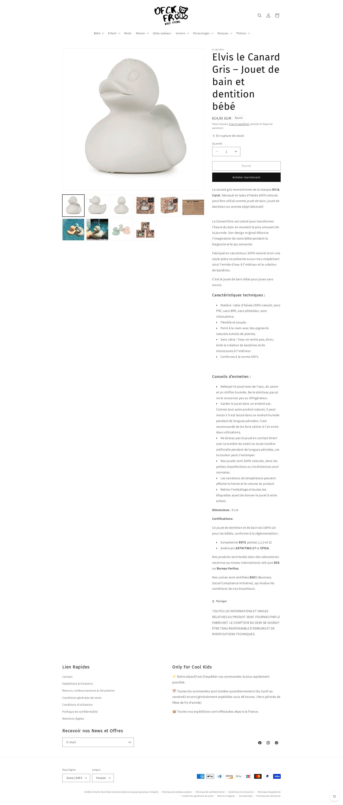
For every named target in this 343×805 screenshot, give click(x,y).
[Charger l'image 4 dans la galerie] (145, 206)
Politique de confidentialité (80, 711)
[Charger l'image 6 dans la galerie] (193, 206)
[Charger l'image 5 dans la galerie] (169, 206)
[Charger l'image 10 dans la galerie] (145, 230)
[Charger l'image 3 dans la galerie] (121, 206)
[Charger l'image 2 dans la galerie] (97, 206)
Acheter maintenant (246, 177)
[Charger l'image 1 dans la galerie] (73, 206)
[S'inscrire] (129, 742)
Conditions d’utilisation (241, 791)
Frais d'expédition (239, 123)
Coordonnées (246, 795)
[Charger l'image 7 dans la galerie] (73, 230)
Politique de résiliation (268, 795)
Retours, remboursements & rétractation (88, 690)
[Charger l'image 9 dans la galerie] (121, 230)
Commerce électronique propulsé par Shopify (134, 791)
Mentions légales (73, 718)
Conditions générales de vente (81, 697)
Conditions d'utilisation (77, 704)
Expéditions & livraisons (77, 683)
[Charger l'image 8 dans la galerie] (97, 230)
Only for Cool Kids (101, 791)
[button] (99, 33)
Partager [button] (221, 601)
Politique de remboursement (177, 791)
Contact (67, 676)
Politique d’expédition (269, 791)
